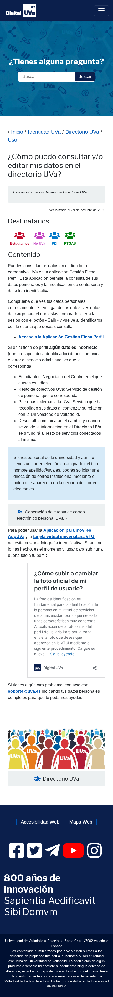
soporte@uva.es (24, 691)
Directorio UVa (81, 132)
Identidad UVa (44, 132)
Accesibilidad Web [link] (40, 822)
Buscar (84, 76)
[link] (16, 855)
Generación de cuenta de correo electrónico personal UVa (51, 515)
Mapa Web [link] (80, 822)
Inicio (17, 132)
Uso (12, 140)
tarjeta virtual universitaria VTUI (64, 536)
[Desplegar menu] (101, 10)
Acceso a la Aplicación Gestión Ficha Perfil (61, 337)
